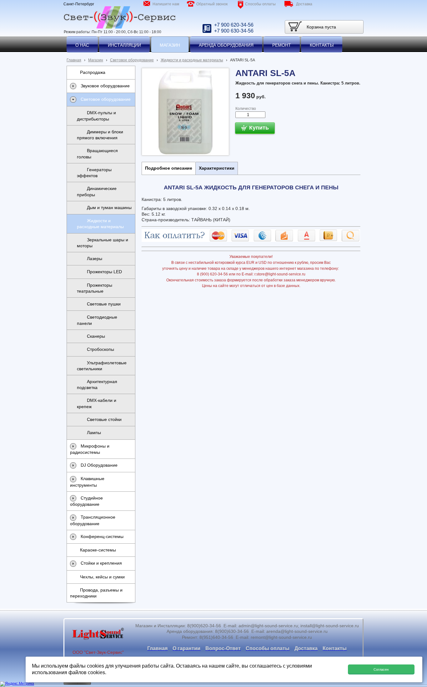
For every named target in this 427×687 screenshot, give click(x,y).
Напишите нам (166, 4)
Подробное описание (168, 168)
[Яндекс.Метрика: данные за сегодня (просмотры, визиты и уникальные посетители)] (17, 683)
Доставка (304, 4)
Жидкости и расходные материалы (192, 60)
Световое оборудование (132, 60)
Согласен (381, 669)
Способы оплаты (260, 4)
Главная (74, 60)
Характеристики (216, 168)
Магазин (95, 60)
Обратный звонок (212, 4)
